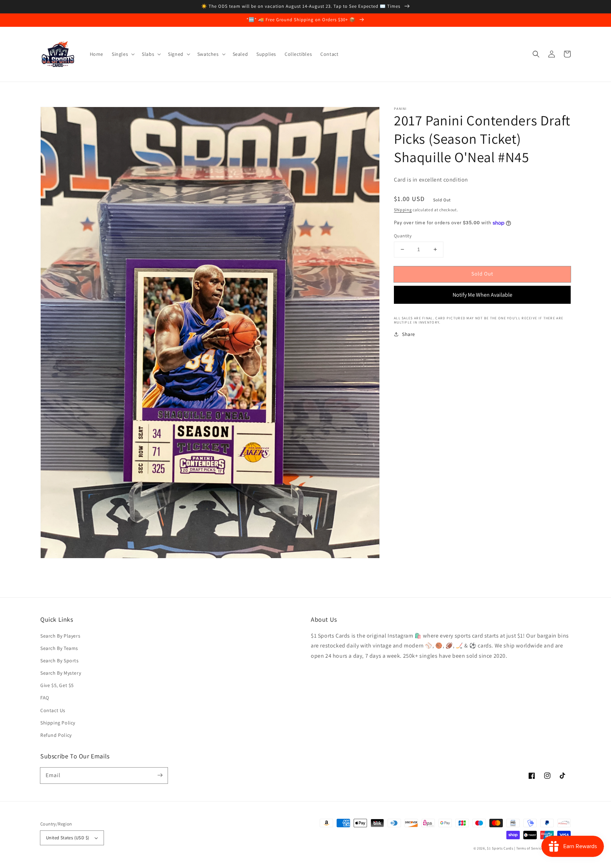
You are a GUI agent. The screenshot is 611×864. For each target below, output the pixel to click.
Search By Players (60, 636)
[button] (536, 54)
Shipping (403, 209)
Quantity (403, 236)
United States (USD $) (67, 838)
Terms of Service (529, 848)
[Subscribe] (160, 775)
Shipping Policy (57, 723)
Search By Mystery (60, 673)
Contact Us (52, 710)
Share (408, 334)
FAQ (44, 697)
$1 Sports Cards (500, 848)
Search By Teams (59, 648)
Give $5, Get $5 (57, 685)
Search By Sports (59, 660)
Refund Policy (56, 735)
